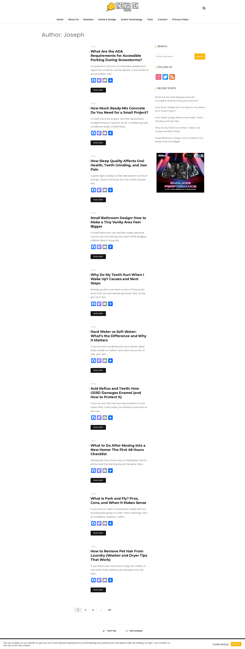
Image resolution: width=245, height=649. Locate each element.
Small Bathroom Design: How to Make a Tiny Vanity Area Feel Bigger (118, 222)
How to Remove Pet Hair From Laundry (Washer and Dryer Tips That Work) (119, 555)
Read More (98, 90)
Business (89, 19)
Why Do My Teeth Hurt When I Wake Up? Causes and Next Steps (117, 279)
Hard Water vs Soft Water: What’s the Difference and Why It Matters (118, 336)
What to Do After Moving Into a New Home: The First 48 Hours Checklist (118, 449)
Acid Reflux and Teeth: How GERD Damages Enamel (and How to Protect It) (116, 392)
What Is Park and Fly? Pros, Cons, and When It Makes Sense (118, 500)
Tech (150, 19)
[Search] (204, 8)
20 (109, 610)
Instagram (136, 630)
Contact (162, 19)
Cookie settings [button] (221, 644)
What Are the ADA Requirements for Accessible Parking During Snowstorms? (116, 55)
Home (60, 19)
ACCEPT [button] (236, 644)
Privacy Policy (180, 19)
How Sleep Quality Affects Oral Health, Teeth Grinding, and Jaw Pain (119, 165)
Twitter (111, 630)
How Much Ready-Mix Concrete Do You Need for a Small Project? (119, 110)
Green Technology (131, 19)
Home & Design (107, 19)
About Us (73, 19)
